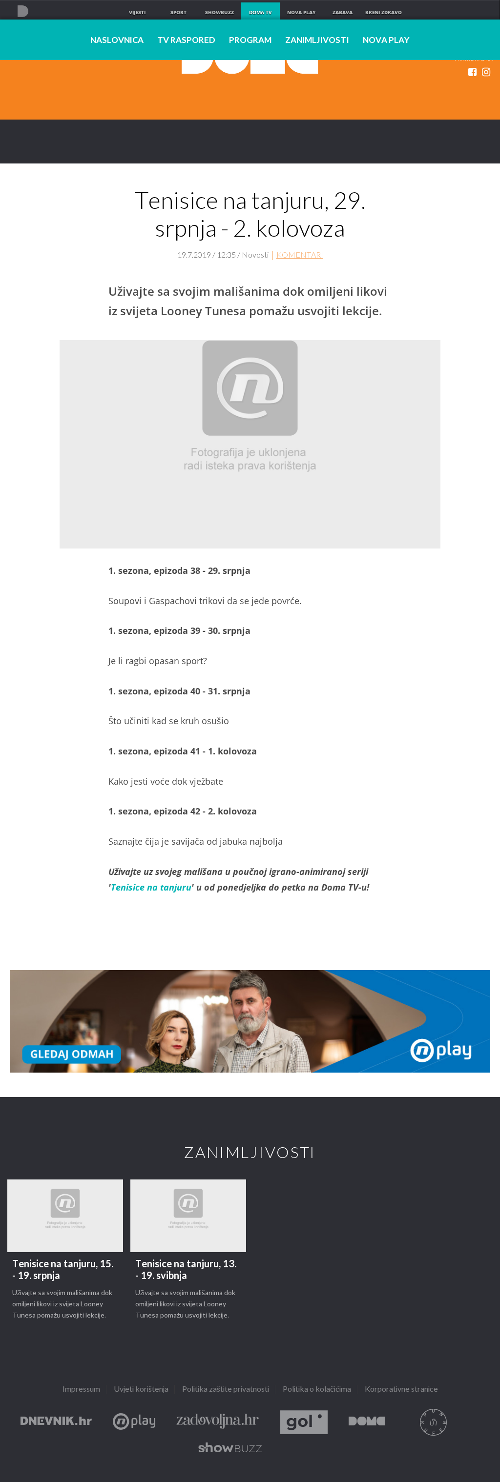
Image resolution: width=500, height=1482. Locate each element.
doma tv (260, 12)
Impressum (81, 1389)
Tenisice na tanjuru (151, 887)
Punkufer (433, 1422)
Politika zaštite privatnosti (225, 1389)
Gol (304, 1422)
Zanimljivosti (317, 40)
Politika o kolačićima (317, 1389)
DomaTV (367, 1422)
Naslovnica (117, 40)
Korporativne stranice (401, 1389)
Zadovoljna (217, 1422)
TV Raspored (186, 40)
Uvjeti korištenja (141, 1389)
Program (250, 40)
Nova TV (22, 11)
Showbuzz (230, 1449)
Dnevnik (56, 1422)
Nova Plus (134, 1422)
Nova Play (386, 40)
